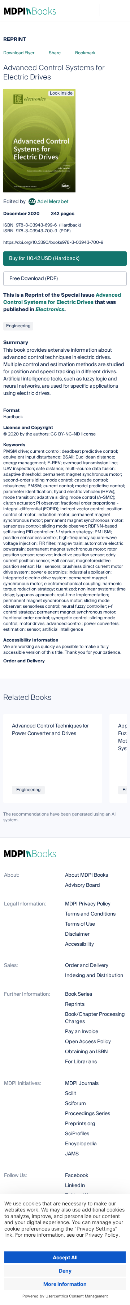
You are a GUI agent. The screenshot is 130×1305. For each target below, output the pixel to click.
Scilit (70, 1093)
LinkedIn (75, 1185)
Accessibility (79, 944)
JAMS (72, 1154)
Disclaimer (77, 934)
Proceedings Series (87, 1113)
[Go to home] (30, 10)
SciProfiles (77, 1134)
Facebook (76, 1175)
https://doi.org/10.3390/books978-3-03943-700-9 (53, 242)
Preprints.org (80, 1123)
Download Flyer (18, 53)
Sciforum (75, 1103)
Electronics (49, 309)
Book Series (78, 994)
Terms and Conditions (90, 914)
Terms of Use (80, 924)
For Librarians (81, 1062)
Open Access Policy (88, 1041)
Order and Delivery (86, 965)
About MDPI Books (86, 875)
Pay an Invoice (81, 1031)
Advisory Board (82, 885)
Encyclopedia (81, 1144)
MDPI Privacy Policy (87, 904)
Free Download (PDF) (33, 278)
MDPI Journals (82, 1083)
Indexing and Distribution (94, 975)
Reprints (74, 1004)
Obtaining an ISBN (86, 1052)
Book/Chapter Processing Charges (95, 1018)
